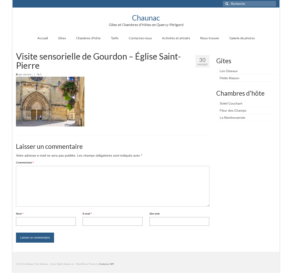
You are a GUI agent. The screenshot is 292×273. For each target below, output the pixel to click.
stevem (27, 74)
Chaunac (146, 17)
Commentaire (25, 162)
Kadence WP (107, 264)
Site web (154, 213)
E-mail (87, 213)
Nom (19, 213)
